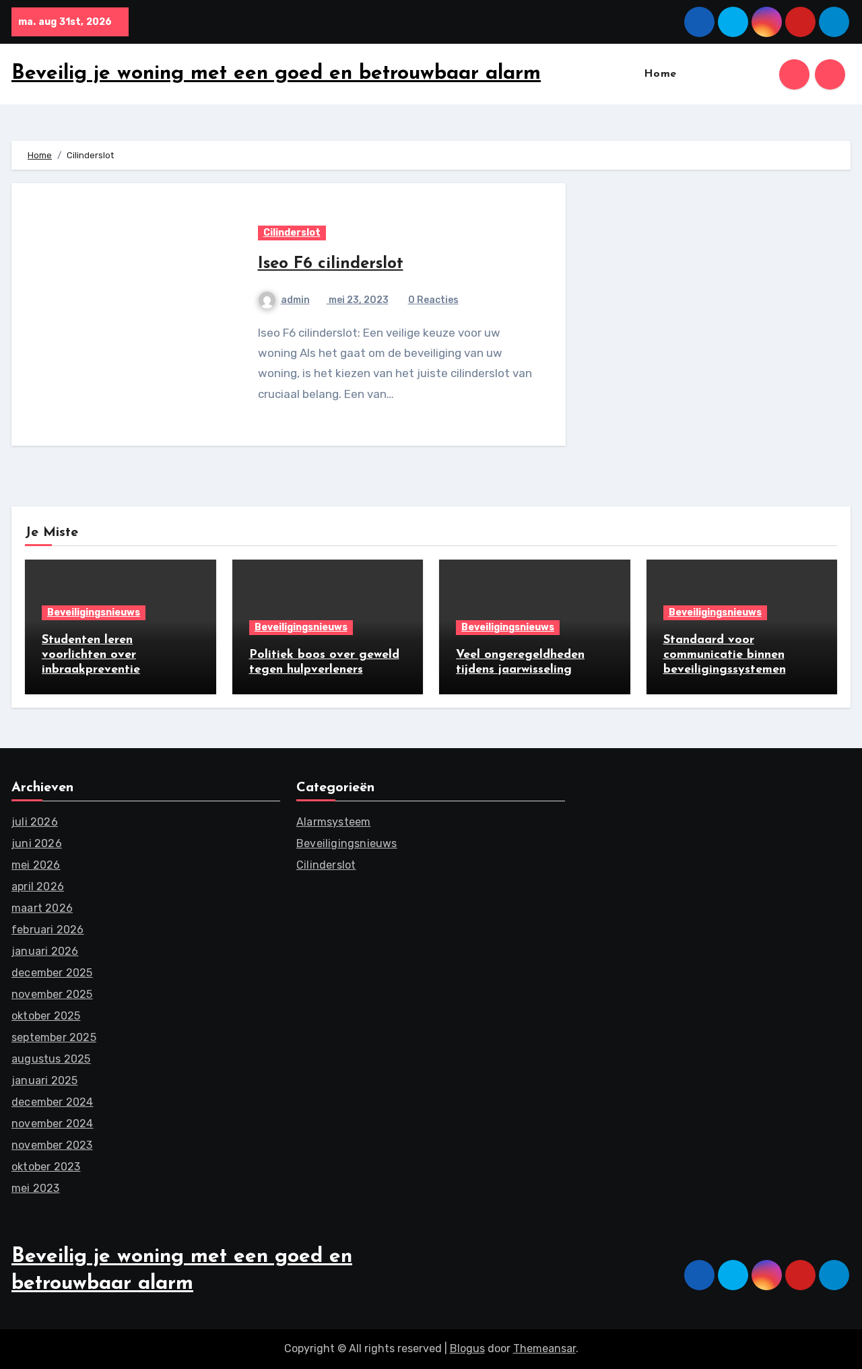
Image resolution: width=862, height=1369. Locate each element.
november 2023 (52, 1145)
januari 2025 (44, 1080)
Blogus (467, 1348)
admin (295, 300)
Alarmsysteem (333, 821)
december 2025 (52, 972)
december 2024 (52, 1102)
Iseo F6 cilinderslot (330, 264)
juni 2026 (36, 843)
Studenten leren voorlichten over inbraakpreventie (91, 654)
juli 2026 (34, 821)
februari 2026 (47, 929)
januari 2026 (44, 951)
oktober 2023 (45, 1166)
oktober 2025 (45, 1015)
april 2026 (37, 886)
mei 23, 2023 (358, 300)
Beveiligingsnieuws (93, 612)
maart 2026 (42, 908)
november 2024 (52, 1123)
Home (660, 74)
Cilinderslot (292, 232)
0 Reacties (433, 300)
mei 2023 (35, 1188)
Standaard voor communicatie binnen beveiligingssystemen (724, 654)
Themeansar (544, 1348)
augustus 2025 (51, 1059)
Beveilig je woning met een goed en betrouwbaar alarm (276, 73)
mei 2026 (36, 865)
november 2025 (52, 994)
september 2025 (53, 1037)
